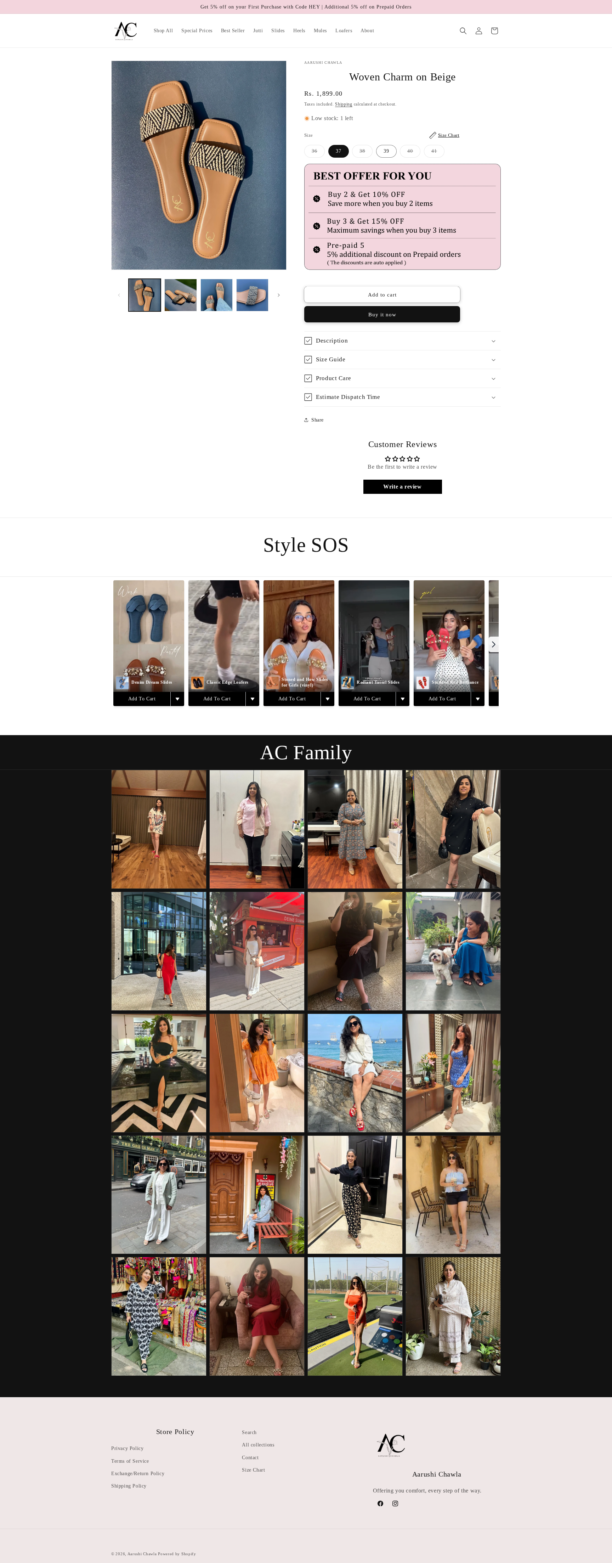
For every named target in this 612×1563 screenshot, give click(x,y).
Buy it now (382, 314)
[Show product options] (177, 699)
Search (249, 1432)
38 (366, 153)
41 (437, 153)
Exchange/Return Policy (137, 1473)
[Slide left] (119, 295)
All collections (258, 1445)
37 (338, 151)
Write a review (402, 487)
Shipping (343, 104)
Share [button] (317, 420)
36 (318, 153)
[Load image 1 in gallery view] (145, 295)
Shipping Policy (129, 1485)
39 (386, 151)
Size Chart (253, 1469)
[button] (463, 31)
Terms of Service (130, 1460)
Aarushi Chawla (142, 1554)
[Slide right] (279, 295)
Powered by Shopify (177, 1554)
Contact (250, 1457)
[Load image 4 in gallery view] (252, 295)
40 (413, 153)
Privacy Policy (127, 1448)
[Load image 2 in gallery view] (180, 295)
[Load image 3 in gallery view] (216, 295)
